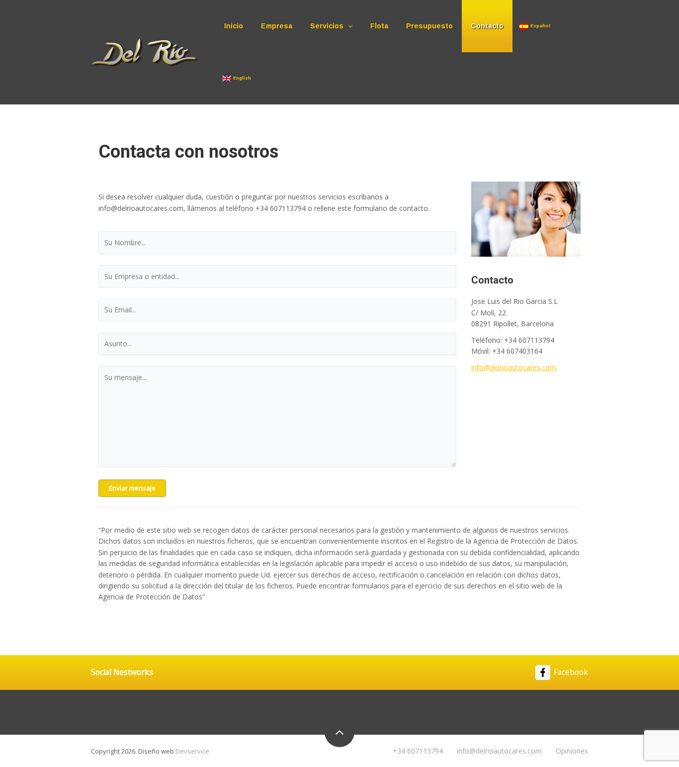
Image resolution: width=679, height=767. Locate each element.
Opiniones (572, 751)
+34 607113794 (418, 751)
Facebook (571, 672)
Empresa (276, 26)
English (242, 78)
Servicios (326, 26)
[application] (347, 26)
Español (540, 25)
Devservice (192, 751)
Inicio (233, 26)
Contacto (487, 26)
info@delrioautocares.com (513, 367)
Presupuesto (429, 26)
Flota (379, 26)
